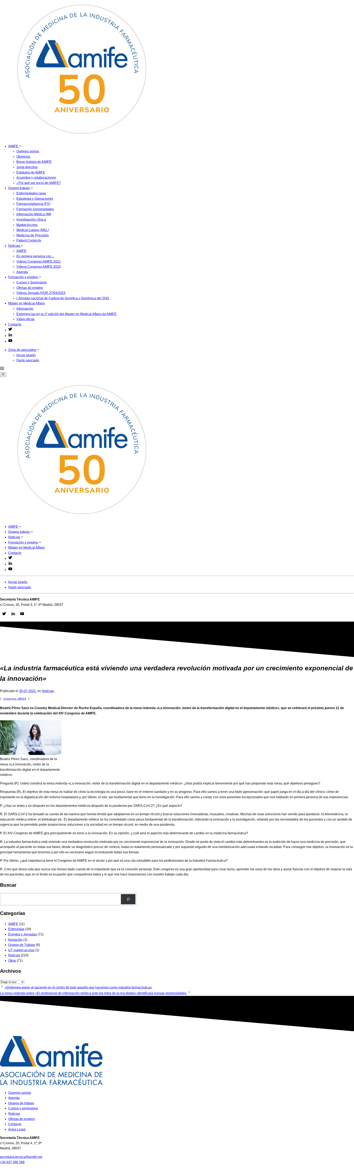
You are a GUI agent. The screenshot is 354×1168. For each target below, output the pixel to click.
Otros (12, 960)
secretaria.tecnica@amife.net (21, 1157)
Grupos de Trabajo (21, 945)
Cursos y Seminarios (31, 282)
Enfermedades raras (31, 193)
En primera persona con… (35, 256)
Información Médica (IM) (33, 214)
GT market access (21, 950)
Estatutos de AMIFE (30, 172)
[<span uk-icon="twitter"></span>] (10, 330)
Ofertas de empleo (29, 287)
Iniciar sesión (26, 355)
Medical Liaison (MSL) (32, 230)
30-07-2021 (27, 691)
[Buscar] (128, 899)
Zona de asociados (22, 350)
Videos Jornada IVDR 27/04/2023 (40, 293)
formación (15, 939)
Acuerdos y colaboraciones (36, 177)
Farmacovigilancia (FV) (33, 203)
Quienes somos (19, 1092)
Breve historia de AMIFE (34, 161)
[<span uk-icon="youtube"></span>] (10, 341)
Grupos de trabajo (21, 1103)
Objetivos (23, 156)
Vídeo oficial (25, 319)
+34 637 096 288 (12, 1162)
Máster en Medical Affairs (26, 303)
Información (24, 308)
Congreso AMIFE (14, 698)
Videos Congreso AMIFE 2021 (38, 261)
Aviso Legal (16, 1129)
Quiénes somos (27, 151)
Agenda (22, 272)
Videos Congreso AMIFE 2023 (38, 266)
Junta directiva (26, 167)
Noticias (14, 245)
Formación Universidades (35, 209)
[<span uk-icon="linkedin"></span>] (10, 335)
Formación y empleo (23, 277)
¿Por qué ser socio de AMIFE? (38, 183)
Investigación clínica (31, 219)
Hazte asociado (27, 360)
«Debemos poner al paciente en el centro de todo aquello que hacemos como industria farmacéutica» (78, 987)
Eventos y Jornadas (22, 934)
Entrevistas (16, 929)
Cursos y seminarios (23, 1108)
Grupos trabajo (19, 188)
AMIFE (13, 146)
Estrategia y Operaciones (34, 198)
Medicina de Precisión (32, 235)
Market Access (26, 225)
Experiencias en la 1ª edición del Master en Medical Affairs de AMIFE (66, 314)
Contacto (14, 324)
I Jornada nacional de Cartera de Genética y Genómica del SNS (62, 298)
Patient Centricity (28, 240)
